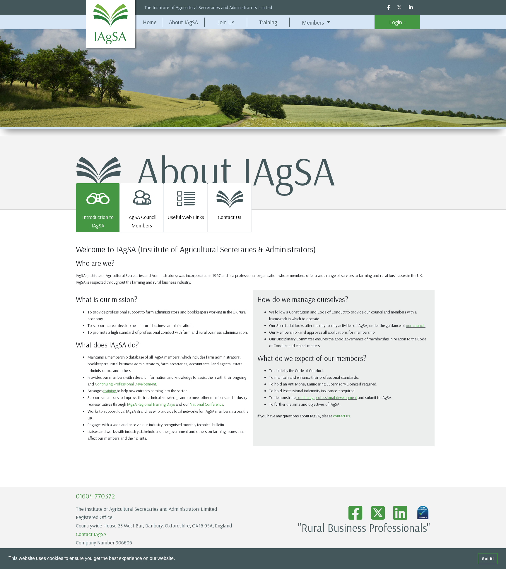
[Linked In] (414, 7)
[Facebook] (392, 7)
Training (268, 22)
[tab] (98, 207)
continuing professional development (326, 397)
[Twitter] (403, 7)
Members (313, 22)
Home (150, 22)
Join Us (226, 22)
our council (415, 325)
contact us (341, 416)
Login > (397, 22)
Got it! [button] (488, 558)
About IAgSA (187, 22)
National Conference (206, 404)
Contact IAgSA (91, 534)
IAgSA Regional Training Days (151, 404)
